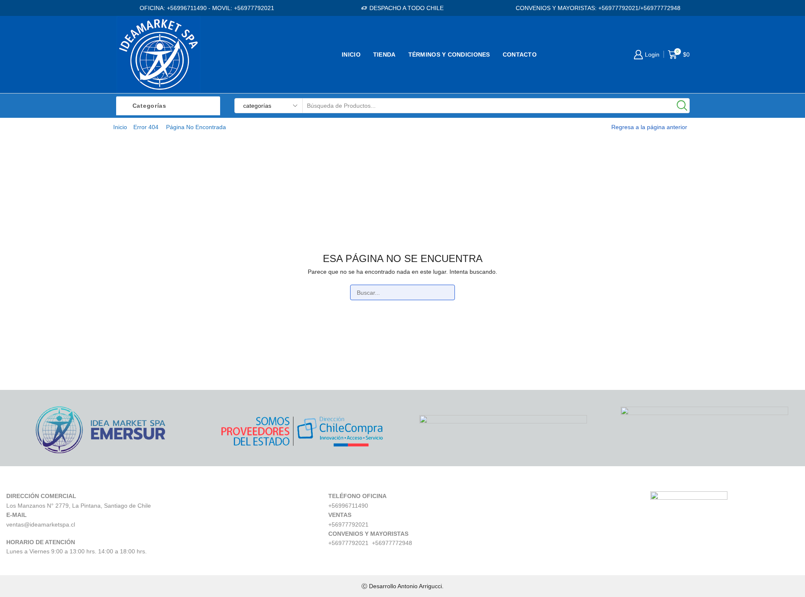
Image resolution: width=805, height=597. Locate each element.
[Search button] (682, 106)
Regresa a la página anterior (649, 127)
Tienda (384, 54)
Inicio (351, 54)
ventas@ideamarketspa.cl (40, 524)
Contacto (520, 54)
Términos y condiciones (449, 54)
